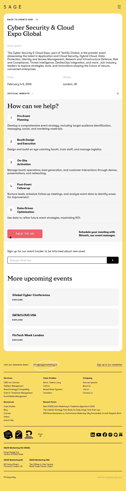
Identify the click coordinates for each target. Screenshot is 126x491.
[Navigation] (119, 7)
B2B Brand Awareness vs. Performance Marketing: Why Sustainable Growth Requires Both (82, 413)
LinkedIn (93, 435)
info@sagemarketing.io (45, 364)
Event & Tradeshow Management (18, 393)
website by (109, 477)
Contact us (88, 393)
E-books (7, 413)
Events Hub (9, 420)
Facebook (105, 434)
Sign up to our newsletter (109, 364)
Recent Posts (49, 402)
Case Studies (49, 378)
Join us (86, 389)
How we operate (90, 383)
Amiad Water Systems (52, 389)
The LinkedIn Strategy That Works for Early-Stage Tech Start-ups (71, 410)
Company (87, 378)
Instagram (110, 435)
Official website (18, 93)
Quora (116, 435)
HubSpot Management (13, 386)
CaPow (46, 386)
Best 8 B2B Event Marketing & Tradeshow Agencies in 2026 (69, 406)
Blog (6, 410)
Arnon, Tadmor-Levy (52, 383)
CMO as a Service (11, 383)
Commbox (47, 393)
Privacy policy (10, 477)
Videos (6, 417)
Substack (120, 435)
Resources (9, 402)
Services (8, 378)
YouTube (98, 434)
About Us (87, 386)
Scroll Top (121, 486)
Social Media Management (15, 396)
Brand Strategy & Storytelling (16, 389)
